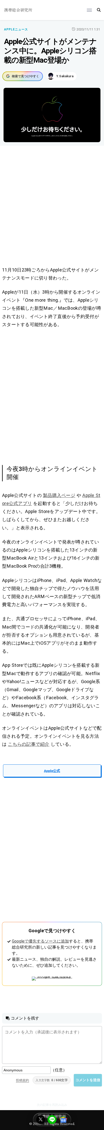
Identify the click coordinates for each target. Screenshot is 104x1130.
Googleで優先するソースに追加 (40, 941)
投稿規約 (22, 1080)
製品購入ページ (59, 495)
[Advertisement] (52, 207)
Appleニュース (16, 29)
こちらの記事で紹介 (28, 744)
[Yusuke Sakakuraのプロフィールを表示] (61, 76)
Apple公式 (52, 771)
